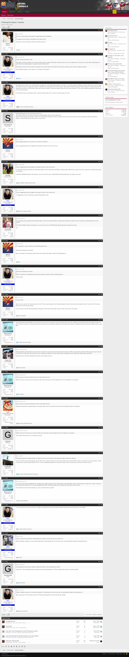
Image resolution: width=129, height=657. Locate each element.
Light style (5, 653)
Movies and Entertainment (113, 40)
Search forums (10, 15)
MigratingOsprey (112, 100)
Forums (4, 11)
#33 (101, 215)
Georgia (11, 582)
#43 (101, 478)
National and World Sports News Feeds (25, 632)
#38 (101, 346)
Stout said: (19, 455)
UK (12, 157)
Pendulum (110, 42)
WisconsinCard (96, 627)
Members (27, 11)
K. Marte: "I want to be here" (114, 84)
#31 (101, 161)
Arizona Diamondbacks (113, 76)
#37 (101, 319)
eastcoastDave (96, 622)
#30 (101, 136)
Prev (4, 27)
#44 (101, 504)
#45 (101, 533)
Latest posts (109, 28)
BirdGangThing (9, 622)
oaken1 (97, 642)
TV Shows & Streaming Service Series (116, 53)
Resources (20, 11)
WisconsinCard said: (21, 349)
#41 (101, 427)
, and (25, 423)
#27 (101, 54)
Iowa (12, 367)
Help (124, 653)
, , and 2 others (26, 106)
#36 (101, 294)
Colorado (11, 236)
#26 (101, 30)
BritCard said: (20, 57)
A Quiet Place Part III (112, 35)
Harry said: (19, 139)
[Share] (99, 30)
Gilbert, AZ (11, 182)
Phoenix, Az (11, 132)
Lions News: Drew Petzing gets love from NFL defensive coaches (22, 631)
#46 (101, 561)
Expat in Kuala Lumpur (9, 557)
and (22, 315)
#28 (101, 82)
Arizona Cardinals (22, 622)
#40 (101, 398)
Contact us (104, 653)
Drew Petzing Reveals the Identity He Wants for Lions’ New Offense (22, 636)
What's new (11, 11)
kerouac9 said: (20, 218)
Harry (4, 24)
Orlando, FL (11, 78)
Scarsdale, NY (10, 448)
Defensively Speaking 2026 (12, 640)
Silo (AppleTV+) (111, 49)
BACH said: (19, 590)
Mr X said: (19, 34)
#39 (101, 371)
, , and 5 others (24, 211)
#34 (101, 240)
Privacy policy (119, 653)
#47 (101, 586)
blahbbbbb (123, 115)
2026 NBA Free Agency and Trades (116, 78)
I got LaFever (9, 626)
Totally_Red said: (20, 374)
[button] (7, 12)
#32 (101, 187)
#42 (101, 452)
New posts (3, 15)
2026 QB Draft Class (112, 30)
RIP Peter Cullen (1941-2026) (115, 63)
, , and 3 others (26, 182)
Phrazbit (118, 100)
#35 (101, 266)
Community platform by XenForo (13, 655)
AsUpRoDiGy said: (21, 481)
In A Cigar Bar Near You (8, 342)
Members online (109, 97)
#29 (101, 111)
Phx (12, 474)
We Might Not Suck (10, 621)
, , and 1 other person (28, 474)
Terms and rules (111, 653)
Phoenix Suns (111, 81)
